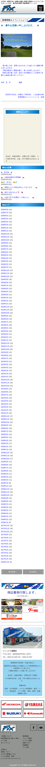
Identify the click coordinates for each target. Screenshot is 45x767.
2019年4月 (4, 477)
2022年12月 (5, 343)
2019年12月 (5, 453)
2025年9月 (4, 243)
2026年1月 (4, 231)
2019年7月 (4, 468)
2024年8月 (4, 282)
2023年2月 (4, 337)
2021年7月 (4, 395)
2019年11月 (5, 456)
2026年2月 (4, 228)
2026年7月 (4, 213)
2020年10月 (5, 422)
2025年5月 (4, 255)
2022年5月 (4, 364)
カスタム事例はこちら (8, 754)
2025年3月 (4, 261)
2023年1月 (4, 340)
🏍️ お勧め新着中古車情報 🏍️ (13, 177)
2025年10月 (5, 240)
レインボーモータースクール (10, 758)
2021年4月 (4, 404)
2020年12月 (5, 416)
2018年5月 (4, 510)
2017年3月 (4, 553)
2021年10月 (5, 386)
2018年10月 (5, 495)
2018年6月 (4, 507)
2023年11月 (5, 310)
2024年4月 (4, 295)
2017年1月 (4, 559)
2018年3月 (4, 516)
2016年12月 (5, 562)
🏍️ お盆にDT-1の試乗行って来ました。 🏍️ (17, 197)
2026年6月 (4, 216)
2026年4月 (4, 222)
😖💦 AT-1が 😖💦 (9, 182)
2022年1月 (4, 377)
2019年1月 (4, 486)
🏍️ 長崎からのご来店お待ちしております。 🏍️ (19, 187)
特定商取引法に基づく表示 (10, 738)
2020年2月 (4, 446)
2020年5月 (4, 437)
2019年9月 (4, 462)
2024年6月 (4, 289)
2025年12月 (5, 234)
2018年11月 (5, 492)
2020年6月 (4, 434)
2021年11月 (5, 383)
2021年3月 (4, 407)
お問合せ (4, 749)
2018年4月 (4, 513)
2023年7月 (4, 322)
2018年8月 (4, 501)
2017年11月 (5, 528)
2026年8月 (4, 210)
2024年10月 (5, 276)
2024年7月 (4, 285)
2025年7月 (4, 249)
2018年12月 (5, 489)
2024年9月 (4, 279)
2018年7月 (4, 504)
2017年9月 (4, 535)
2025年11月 (5, 237)
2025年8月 (4, 246)
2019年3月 (4, 480)
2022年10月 (5, 349)
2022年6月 (4, 361)
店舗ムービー (5, 752)
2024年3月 (4, 298)
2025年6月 (4, 252)
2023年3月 (4, 334)
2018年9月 (4, 498)
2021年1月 (4, 413)
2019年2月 (4, 483)
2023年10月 (5, 313)
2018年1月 (4, 522)
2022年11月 (5, 346)
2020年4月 (4, 440)
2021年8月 (4, 392)
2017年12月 (5, 525)
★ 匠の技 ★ (6, 172)
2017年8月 (4, 538)
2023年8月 (4, 319)
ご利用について (6, 736)
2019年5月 (4, 474)
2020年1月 (4, 449)
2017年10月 (5, 532)
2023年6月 (4, 325)
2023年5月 (4, 328)
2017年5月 (4, 547)
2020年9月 (4, 425)
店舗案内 (26, 745)
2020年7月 (4, 431)
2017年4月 (4, 550)
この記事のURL (38, 94)
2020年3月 (4, 443)
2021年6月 (4, 398)
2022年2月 (4, 374)
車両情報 (26, 736)
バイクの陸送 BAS (7, 756)
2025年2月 (4, 264)
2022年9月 (4, 352)
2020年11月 (5, 419)
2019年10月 (5, 459)
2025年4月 (4, 258)
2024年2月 (4, 301)
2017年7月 (4, 541)
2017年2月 (4, 556)
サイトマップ (5, 743)
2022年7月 (4, 358)
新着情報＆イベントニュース (28, 97)
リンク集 (4, 740)
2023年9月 (4, 316)
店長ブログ (26, 743)
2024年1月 (4, 304)
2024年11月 (5, 273)
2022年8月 (4, 355)
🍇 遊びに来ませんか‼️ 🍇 (12, 192)
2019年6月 (4, 471)
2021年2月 (4, 410)
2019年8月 (4, 465)
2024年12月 (5, 270)
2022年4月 (4, 367)
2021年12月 (5, 380)
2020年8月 (4, 428)
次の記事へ (34, 572)
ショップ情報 (27, 738)
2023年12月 (5, 307)
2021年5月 (4, 401)
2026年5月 (4, 219)
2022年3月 (4, 370)
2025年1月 (4, 267)
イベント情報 (27, 740)
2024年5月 (4, 291)
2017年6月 (4, 544)
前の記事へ (12, 572)
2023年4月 (4, 331)
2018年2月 (4, 519)
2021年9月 (4, 389)
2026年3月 (4, 225)
